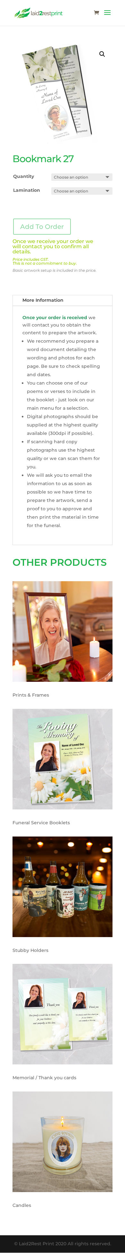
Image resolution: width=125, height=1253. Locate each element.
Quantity (23, 176)
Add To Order (42, 226)
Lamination (26, 190)
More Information (42, 300)
